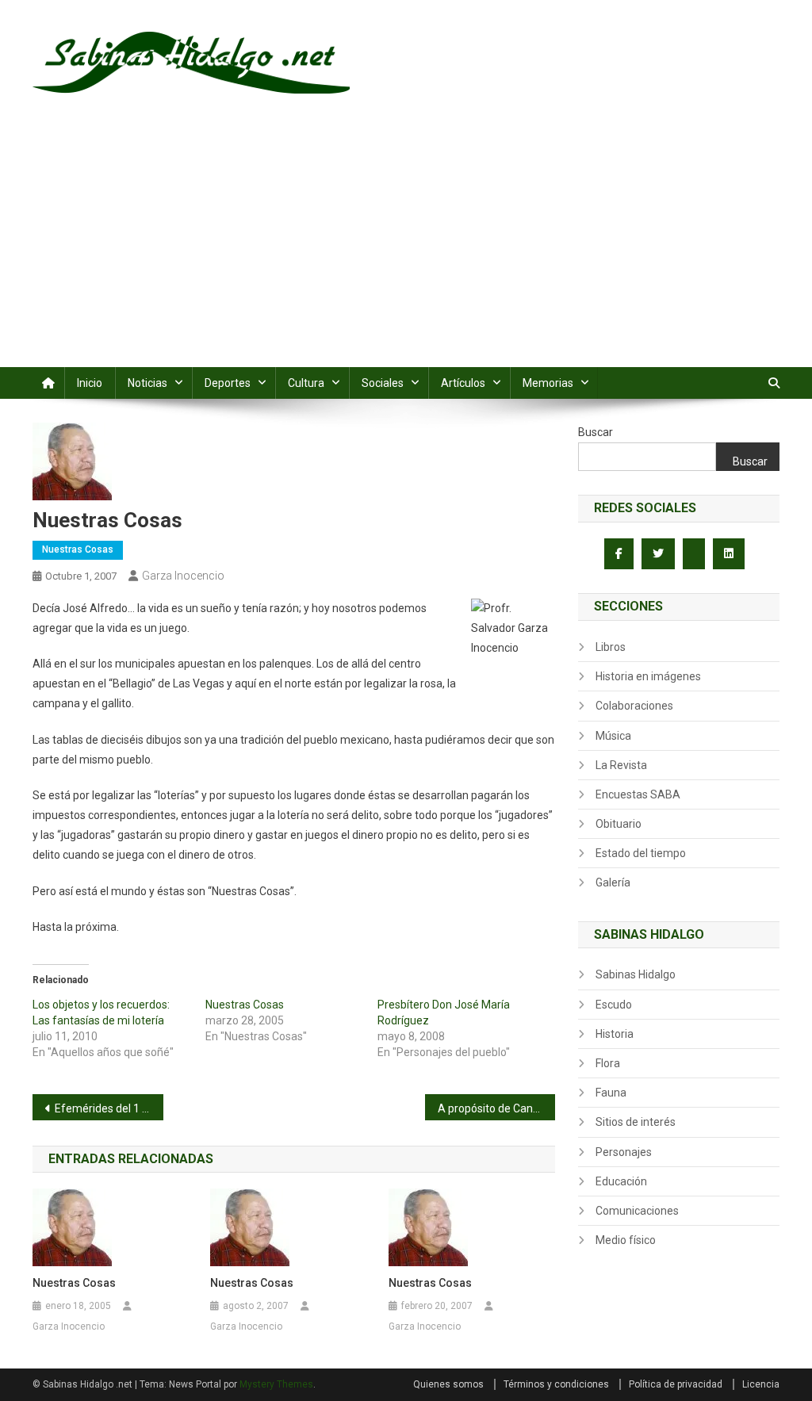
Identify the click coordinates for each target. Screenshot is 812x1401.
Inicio (89, 383)
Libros (611, 647)
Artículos (463, 383)
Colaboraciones (634, 705)
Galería (613, 882)
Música (613, 735)
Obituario (619, 823)
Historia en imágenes (648, 676)
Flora (608, 1063)
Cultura (306, 383)
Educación (621, 1181)
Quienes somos (448, 1384)
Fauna (611, 1092)
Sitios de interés (636, 1122)
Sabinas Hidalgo (636, 974)
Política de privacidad (675, 1384)
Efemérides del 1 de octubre (109, 1108)
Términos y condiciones (556, 1384)
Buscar (595, 432)
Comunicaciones (637, 1210)
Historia (615, 1034)
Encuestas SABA (638, 794)
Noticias (147, 383)
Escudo (614, 1004)
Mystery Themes (276, 1384)
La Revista (621, 765)
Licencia (760, 1384)
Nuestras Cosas (77, 549)
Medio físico (626, 1240)
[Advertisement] (406, 248)
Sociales (383, 383)
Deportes (228, 383)
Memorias (548, 383)
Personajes (624, 1152)
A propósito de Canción (495, 1108)
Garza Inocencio (183, 575)
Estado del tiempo (641, 853)
